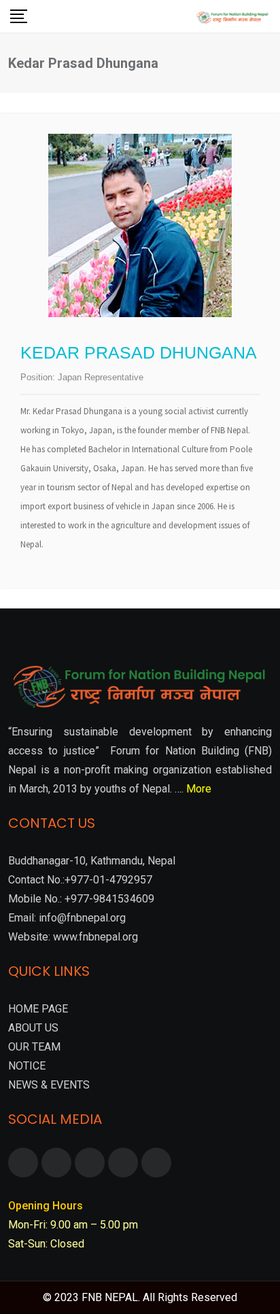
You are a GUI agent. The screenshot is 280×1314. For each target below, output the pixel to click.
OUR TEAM (34, 1046)
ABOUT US (33, 1027)
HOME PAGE (38, 1008)
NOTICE (27, 1065)
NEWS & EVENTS (49, 1084)
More (198, 788)
